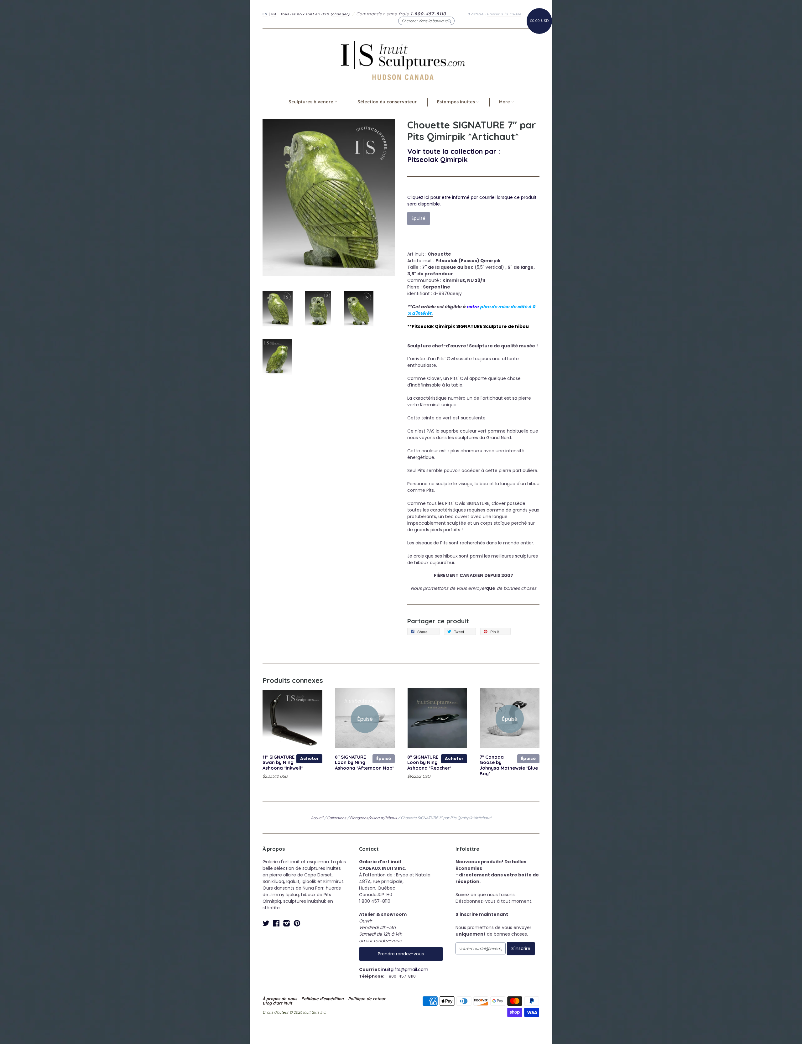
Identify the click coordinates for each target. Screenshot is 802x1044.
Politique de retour (367, 998)
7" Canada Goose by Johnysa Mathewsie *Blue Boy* (509, 765)
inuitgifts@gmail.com (404, 969)
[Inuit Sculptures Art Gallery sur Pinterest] (297, 923)
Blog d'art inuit (277, 1003)
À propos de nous (280, 998)
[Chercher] (449, 21)
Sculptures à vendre (312, 102)
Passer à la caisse (504, 14)
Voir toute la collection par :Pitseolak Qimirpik (453, 155)
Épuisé (383, 758)
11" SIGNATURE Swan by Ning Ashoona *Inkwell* (283, 762)
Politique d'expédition (322, 998)
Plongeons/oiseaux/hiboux (373, 817)
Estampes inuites (456, 102)
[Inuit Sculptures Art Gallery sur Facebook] (276, 923)
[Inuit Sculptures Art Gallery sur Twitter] (266, 923)
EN (265, 14)
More (505, 102)
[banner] (401, 60)
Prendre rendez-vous (401, 954)
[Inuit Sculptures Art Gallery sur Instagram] (286, 923)
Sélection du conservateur (387, 102)
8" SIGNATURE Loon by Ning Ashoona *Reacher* (429, 762)
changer (340, 14)
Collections (336, 817)
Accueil (317, 817)
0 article (475, 14)
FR (273, 14)
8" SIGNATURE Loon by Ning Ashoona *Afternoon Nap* (364, 762)
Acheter (309, 758)
